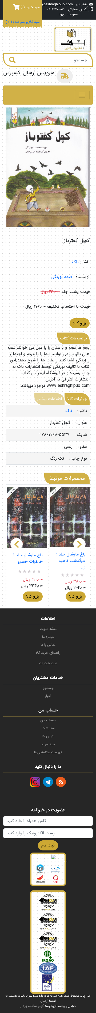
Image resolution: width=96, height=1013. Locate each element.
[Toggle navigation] (82, 95)
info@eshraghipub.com (54, 4)
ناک (75, 262)
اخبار (48, 696)
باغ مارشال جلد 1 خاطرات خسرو (28, 558)
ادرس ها (48, 736)
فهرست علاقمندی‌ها (48, 752)
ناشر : (85, 262)
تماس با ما (48, 645)
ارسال (44, 1000)
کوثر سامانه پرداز (32, 1006)
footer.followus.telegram (48, 782)
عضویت (72, 14)
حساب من (48, 720)
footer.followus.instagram (35, 782)
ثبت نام (48, 845)
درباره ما (48, 637)
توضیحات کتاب (73, 338)
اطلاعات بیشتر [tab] (49, 399)
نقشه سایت (48, 629)
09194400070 (56, 9)
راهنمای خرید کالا (48, 653)
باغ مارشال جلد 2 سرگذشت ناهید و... (70, 560)
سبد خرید (48, 744)
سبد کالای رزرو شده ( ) (23, 22)
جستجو (48, 688)
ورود (62, 14)
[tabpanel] (48, 435)
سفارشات (48, 728)
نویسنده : (82, 277)
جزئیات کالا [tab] (77, 399)
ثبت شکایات (48, 663)
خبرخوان (61, 782)
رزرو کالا (79, 323)
